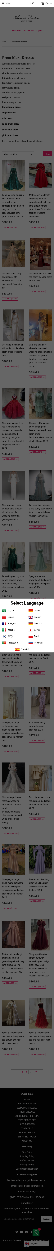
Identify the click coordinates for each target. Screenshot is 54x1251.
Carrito (48, 3)
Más (8, 3)
